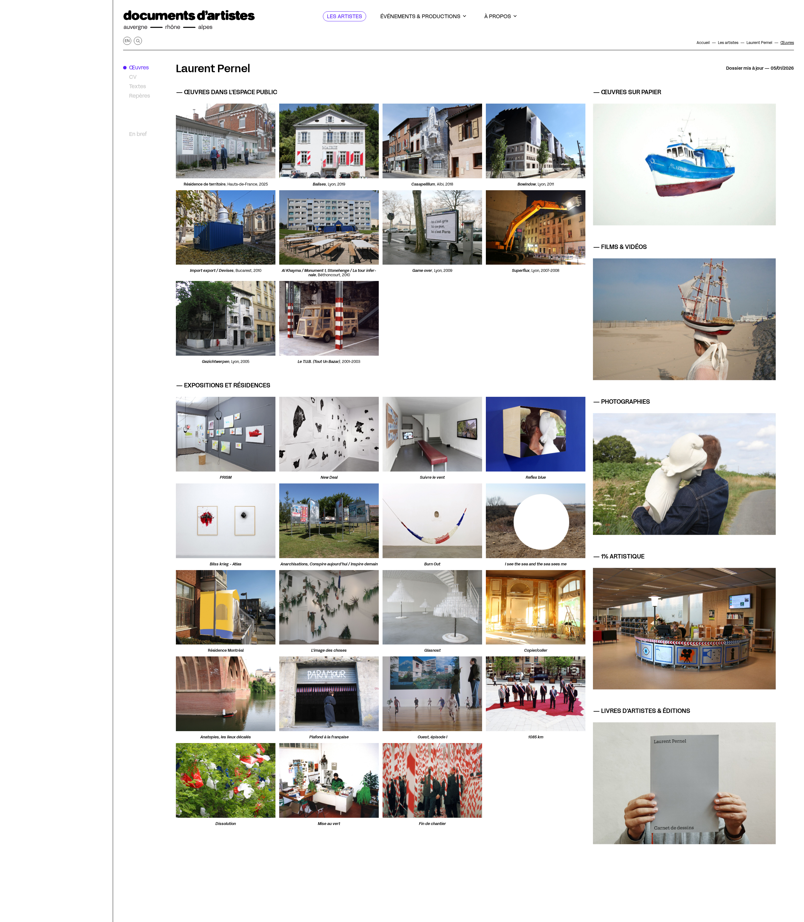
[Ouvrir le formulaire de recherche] (138, 41)
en (127, 41)
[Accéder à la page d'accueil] (189, 20)
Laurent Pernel (213, 68)
